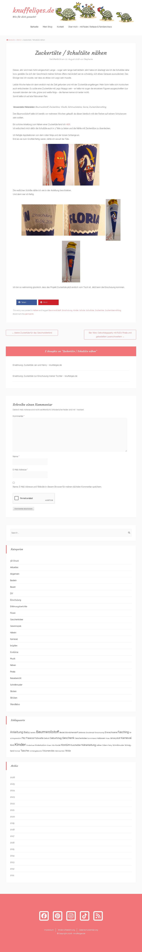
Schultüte (90, 310)
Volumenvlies (48, 751)
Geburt (46, 738)
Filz (23, 738)
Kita (53, 745)
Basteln (13, 580)
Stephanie (88, 59)
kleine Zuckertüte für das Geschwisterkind (32, 333)
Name (16, 456)
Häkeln (13, 632)
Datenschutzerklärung (88, 930)
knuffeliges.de (33, 10)
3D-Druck (14, 561)
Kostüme (14, 652)
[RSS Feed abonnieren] (98, 916)
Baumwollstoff (55, 310)
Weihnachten (60, 751)
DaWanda (81, 732)
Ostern (105, 745)
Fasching (123, 732)
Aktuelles (14, 567)
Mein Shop (47, 27)
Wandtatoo (15, 704)
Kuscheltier (76, 745)
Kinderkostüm (40, 745)
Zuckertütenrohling (113, 310)
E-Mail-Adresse (20, 470)
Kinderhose (30, 745)
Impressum (49, 930)
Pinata (12, 672)
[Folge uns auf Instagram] (71, 916)
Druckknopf (90, 732)
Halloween (101, 738)
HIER (68, 124)
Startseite (34, 27)
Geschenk (68, 738)
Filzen (13, 613)
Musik (12, 659)
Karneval (14, 639)
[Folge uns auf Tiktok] (84, 916)
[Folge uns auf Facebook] (44, 916)
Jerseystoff (115, 738)
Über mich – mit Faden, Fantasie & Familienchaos (90, 27)
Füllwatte (39, 738)
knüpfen (13, 646)
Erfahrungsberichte (18, 606)
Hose (107, 738)
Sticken (13, 691)
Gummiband (92, 738)
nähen (99, 745)
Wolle (68, 751)
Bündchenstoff (71, 732)
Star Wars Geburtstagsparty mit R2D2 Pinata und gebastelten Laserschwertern (110, 335)
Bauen (13, 587)
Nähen (19, 40)
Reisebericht (15, 678)
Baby (27, 732)
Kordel (58, 745)
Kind (12, 745)
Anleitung (16, 732)
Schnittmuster (16, 685)
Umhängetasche (36, 751)
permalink (29, 314)
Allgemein (14, 574)
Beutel (62, 732)
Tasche (25, 750)
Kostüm (65, 744)
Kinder (75, 310)
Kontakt (60, 27)
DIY (11, 593)
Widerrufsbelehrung (66, 930)
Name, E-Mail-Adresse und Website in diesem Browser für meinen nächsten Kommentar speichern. (57, 487)
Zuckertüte (99, 310)
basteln (33, 732)
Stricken (13, 698)
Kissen (49, 745)
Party (110, 745)
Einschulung (67, 310)
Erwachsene (111, 732)
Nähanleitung (88, 745)
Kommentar (19, 416)
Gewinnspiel (15, 626)
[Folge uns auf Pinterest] (57, 916)
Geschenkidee (16, 619)
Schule (82, 310)
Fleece (30, 738)
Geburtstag (56, 738)
